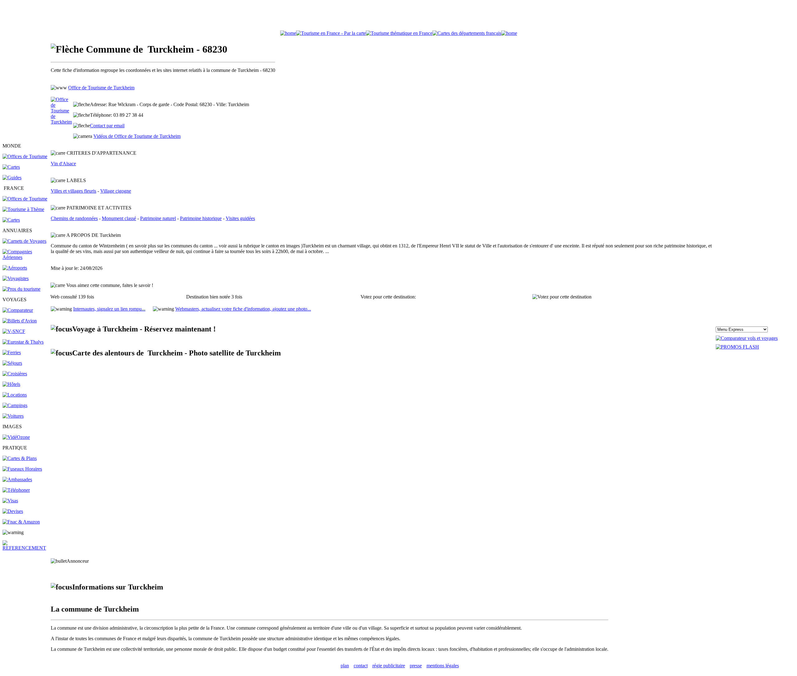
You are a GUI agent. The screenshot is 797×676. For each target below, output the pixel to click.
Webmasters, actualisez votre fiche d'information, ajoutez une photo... (243, 309)
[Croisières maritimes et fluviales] (14, 373)
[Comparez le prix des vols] (747, 338)
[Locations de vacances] (14, 394)
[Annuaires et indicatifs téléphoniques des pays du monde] (16, 490)
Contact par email (107, 125)
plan (345, 665)
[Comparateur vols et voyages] (17, 310)
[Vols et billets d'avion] (19, 320)
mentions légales (443, 665)
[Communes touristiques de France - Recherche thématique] (23, 209)
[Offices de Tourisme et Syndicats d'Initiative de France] (24, 198)
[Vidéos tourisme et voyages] (16, 437)
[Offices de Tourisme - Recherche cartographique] (331, 33)
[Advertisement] (398, 16)
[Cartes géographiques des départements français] (11, 220)
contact (361, 665)
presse (416, 665)
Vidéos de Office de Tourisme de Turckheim (137, 136)
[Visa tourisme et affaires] (10, 500)
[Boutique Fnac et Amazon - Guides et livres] (21, 521)
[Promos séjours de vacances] (12, 363)
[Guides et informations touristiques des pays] (11, 177)
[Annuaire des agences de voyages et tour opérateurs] (15, 278)
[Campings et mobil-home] (14, 405)
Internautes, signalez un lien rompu (109, 309)
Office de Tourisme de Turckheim (101, 87)
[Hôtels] (11, 384)
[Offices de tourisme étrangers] (466, 33)
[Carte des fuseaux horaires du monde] (22, 469)
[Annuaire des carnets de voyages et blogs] (24, 241)
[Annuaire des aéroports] (14, 267)
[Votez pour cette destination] (562, 297)
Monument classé (119, 218)
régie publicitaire (388, 665)
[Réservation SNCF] (13, 331)
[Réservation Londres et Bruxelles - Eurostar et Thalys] (23, 342)
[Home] (288, 33)
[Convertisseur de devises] (12, 511)
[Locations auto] (13, 416)
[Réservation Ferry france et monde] (11, 352)
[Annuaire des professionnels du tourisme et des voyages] (21, 289)
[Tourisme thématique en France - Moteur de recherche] (399, 33)
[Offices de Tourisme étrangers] (24, 156)
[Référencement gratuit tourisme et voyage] (26, 548)
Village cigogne (115, 191)
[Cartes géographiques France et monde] (19, 458)
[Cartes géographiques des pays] (11, 167)
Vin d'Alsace (63, 163)
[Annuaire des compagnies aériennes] (26, 257)
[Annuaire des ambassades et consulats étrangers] (17, 479)
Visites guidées (240, 218)
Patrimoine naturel (158, 218)
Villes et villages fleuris (73, 191)
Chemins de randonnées (74, 218)
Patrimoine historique (201, 218)
